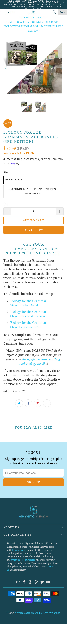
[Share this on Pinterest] (37, 403)
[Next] (61, 67)
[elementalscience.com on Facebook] (24, 582)
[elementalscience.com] (33, 12)
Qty (5, 204)
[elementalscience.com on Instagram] (30, 582)
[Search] (54, 12)
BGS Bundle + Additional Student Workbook (33, 191)
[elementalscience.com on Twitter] (42, 582)
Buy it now (33, 229)
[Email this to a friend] (47, 403)
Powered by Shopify (49, 613)
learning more (19, 550)
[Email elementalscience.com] (18, 582)
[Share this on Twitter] (19, 403)
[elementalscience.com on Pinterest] (36, 582)
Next (41, 17)
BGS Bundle (13, 179)
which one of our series (23, 560)
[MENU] (2, 12)
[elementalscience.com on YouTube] (48, 582)
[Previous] (6, 67)
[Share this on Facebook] (28, 403)
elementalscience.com (26, 613)
